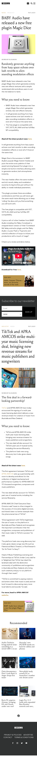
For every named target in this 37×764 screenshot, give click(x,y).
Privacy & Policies (12, 735)
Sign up (28, 312)
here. (30, 139)
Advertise (28, 735)
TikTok (4, 408)
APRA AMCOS (7, 474)
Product (10, 12)
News (4, 12)
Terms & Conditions (24, 737)
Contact (7, 737)
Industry (5, 326)
